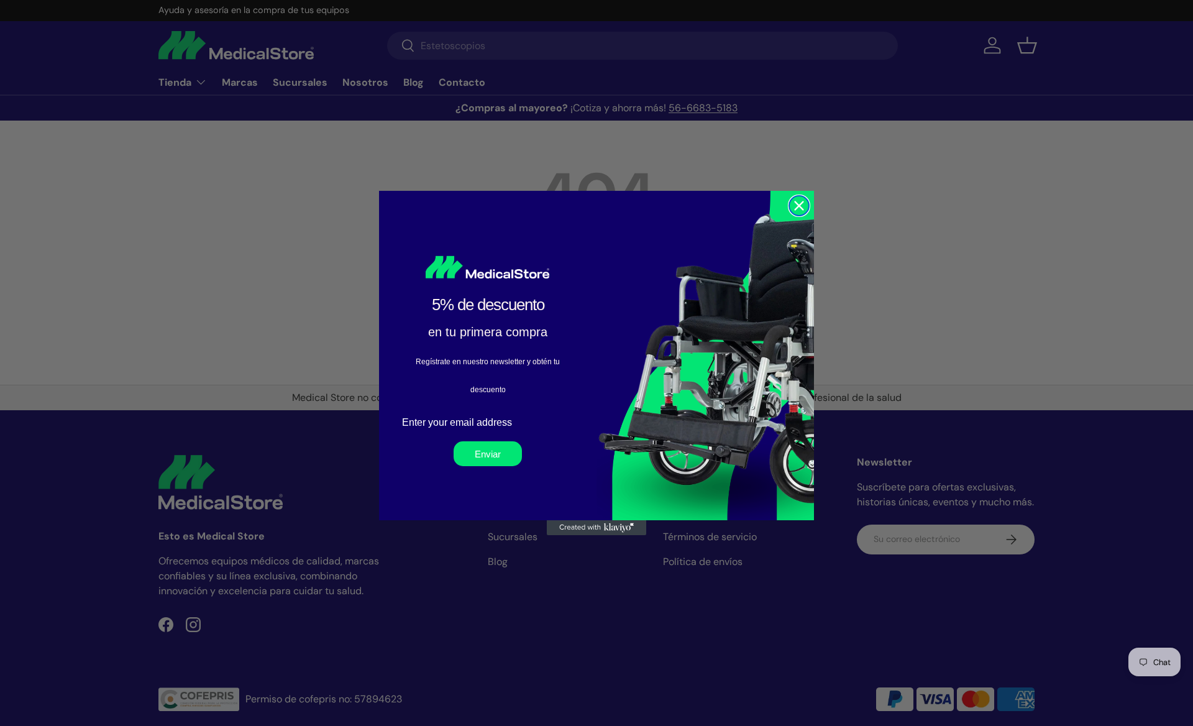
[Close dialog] (799, 206)
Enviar (488, 454)
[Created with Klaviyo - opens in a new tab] (596, 527)
